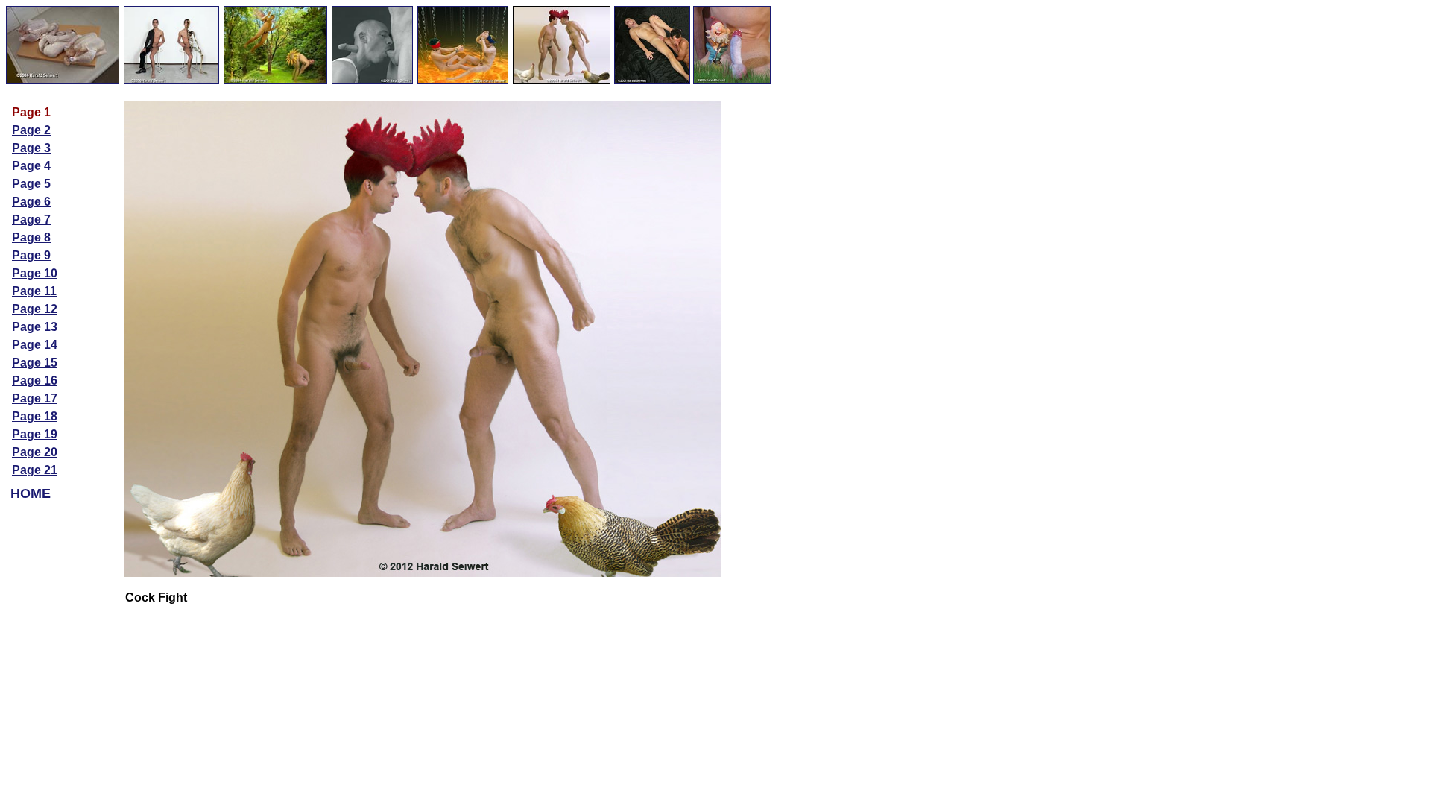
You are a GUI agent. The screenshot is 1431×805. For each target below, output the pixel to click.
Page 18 (34, 416)
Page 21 (34, 470)
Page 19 (34, 434)
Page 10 (34, 273)
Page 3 (31, 148)
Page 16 (34, 380)
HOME (30, 493)
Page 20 (34, 452)
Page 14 (34, 344)
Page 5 (31, 183)
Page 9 (31, 255)
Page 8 (31, 237)
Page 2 (31, 130)
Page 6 (31, 201)
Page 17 (34, 398)
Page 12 (34, 309)
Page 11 (34, 291)
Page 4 (31, 166)
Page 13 (34, 327)
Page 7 (31, 219)
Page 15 (34, 362)
